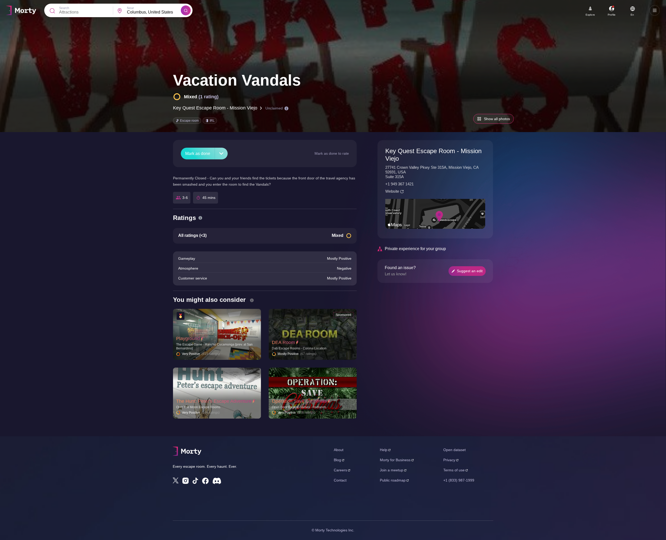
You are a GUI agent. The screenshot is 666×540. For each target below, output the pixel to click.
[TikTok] (195, 481)
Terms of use (454, 470)
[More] (221, 153)
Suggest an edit (470, 271)
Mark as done (197, 153)
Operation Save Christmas (299, 401)
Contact (340, 480)
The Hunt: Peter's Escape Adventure (214, 401)
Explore (590, 14)
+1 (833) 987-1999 (458, 480)
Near (130, 8)
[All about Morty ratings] (200, 218)
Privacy (449, 460)
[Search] (186, 10)
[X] (175, 480)
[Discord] (217, 481)
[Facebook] (205, 481)
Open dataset (454, 450)
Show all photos (497, 119)
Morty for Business (395, 460)
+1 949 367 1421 (399, 184)
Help (383, 450)
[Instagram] (185, 481)
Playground (188, 338)
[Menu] (654, 10)
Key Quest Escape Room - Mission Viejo (215, 107)
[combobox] (154, 12)
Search (64, 8)
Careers (340, 470)
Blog (337, 460)
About (338, 450)
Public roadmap (393, 480)
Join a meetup (391, 470)
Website (392, 191)
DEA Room (283, 342)
